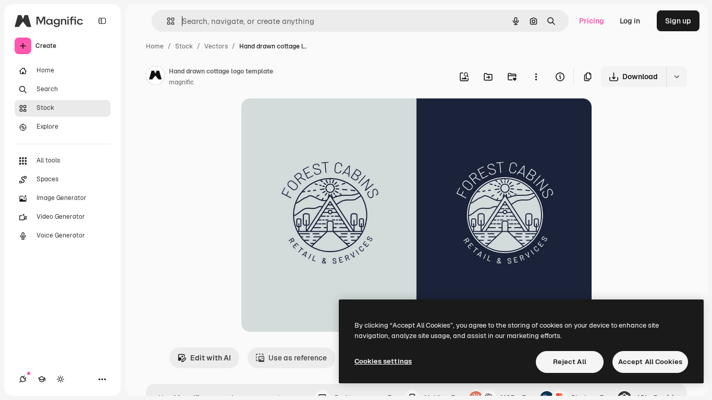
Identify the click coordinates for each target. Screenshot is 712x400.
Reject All (569, 361)
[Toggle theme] (60, 379)
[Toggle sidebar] (102, 20)
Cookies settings (383, 361)
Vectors (216, 46)
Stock (184, 46)
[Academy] (41, 379)
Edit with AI (210, 357)
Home (155, 46)
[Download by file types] (676, 76)
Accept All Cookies (650, 361)
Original (308, 118)
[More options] (535, 76)
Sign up (678, 21)
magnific (181, 82)
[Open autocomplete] (166, 21)
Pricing (591, 21)
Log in (630, 21)
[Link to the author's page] (155, 77)
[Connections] (23, 379)
